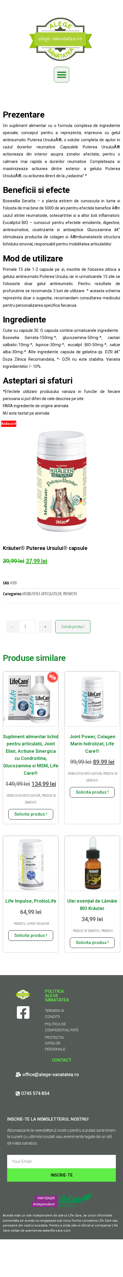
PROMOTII (70, 593)
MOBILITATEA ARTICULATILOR (41, 593)
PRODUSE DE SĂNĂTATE (86, 930)
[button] (62, 74)
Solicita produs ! (72, 626)
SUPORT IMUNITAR (38, 923)
